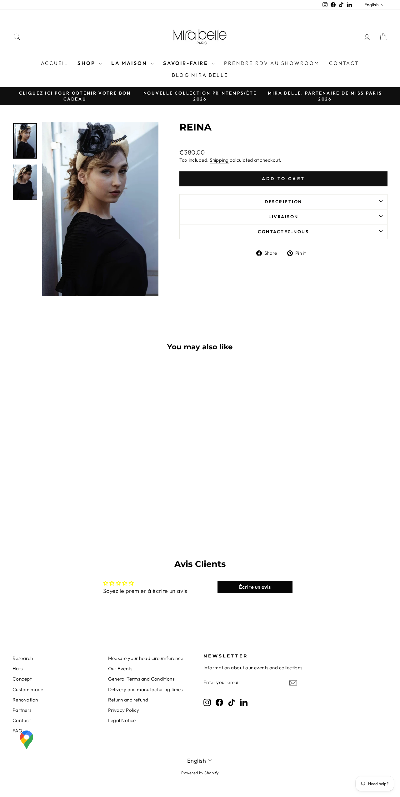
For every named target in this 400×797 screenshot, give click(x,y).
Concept (22, 679)
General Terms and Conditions (141, 679)
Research (22, 658)
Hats (17, 669)
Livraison (283, 216)
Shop (87, 63)
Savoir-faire (186, 63)
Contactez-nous (283, 231)
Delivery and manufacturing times (145, 689)
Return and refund (128, 700)
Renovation (25, 700)
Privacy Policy (123, 710)
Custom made (27, 689)
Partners (22, 710)
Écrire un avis (255, 587)
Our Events (120, 669)
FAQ (17, 731)
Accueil (54, 63)
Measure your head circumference (145, 658)
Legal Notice (122, 720)
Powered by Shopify (199, 772)
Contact (344, 63)
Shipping (219, 160)
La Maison (130, 63)
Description (283, 201)
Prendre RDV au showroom (272, 63)
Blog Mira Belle (200, 75)
